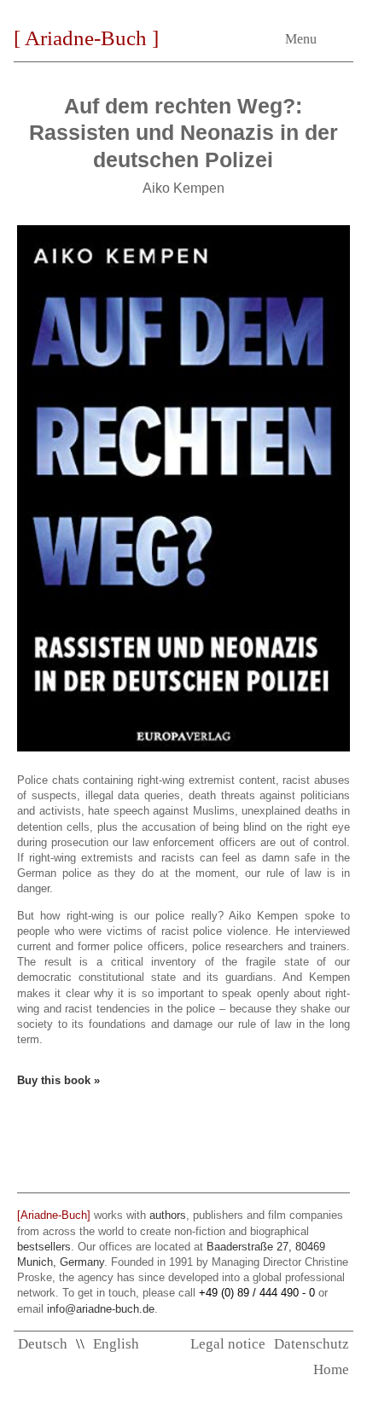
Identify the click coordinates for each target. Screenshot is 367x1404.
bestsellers (44, 1246)
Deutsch (42, 1344)
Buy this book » (58, 1080)
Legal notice (227, 1344)
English (116, 1344)
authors (167, 1215)
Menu (301, 39)
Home (331, 1369)
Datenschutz (311, 1344)
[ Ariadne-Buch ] (86, 37)
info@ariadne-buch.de (100, 1308)
